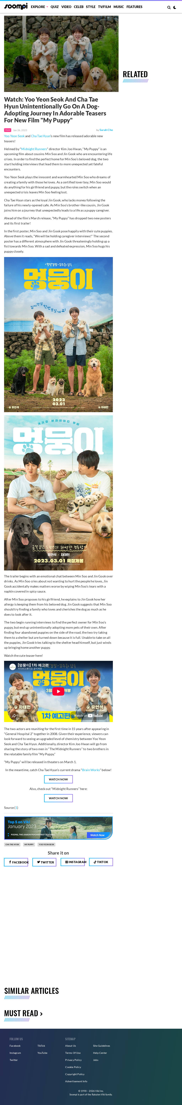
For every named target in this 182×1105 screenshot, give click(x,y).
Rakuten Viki (98, 1094)
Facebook (20, 862)
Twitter (47, 862)
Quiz (55, 7)
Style (90, 7)
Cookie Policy (73, 1067)
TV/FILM (104, 7)
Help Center (100, 1052)
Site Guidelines (101, 1045)
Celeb (79, 7)
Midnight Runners (34, 149)
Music (119, 7)
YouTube (42, 1052)
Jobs (95, 1059)
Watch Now (58, 779)
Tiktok (102, 862)
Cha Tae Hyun (40, 136)
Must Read (21, 1012)
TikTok (41, 1045)
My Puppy (29, 844)
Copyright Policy (74, 1074)
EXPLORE (38, 7)
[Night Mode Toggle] (174, 7)
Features (135, 7)
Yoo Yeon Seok (14, 136)
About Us (70, 1045)
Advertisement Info (76, 1081)
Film (8, 130)
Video (66, 7)
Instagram (76, 862)
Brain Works (91, 770)
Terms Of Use (72, 1052)
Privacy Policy (73, 1059)
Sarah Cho (106, 129)
